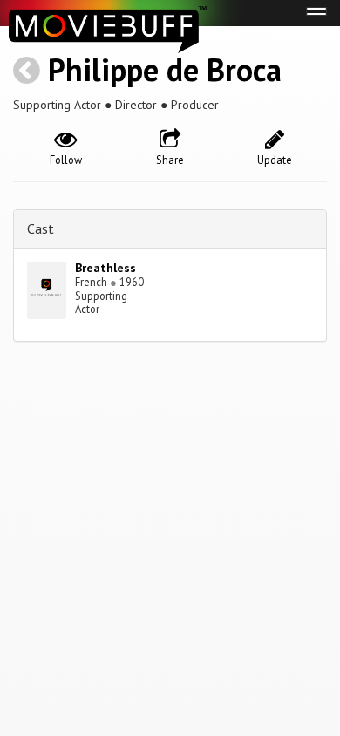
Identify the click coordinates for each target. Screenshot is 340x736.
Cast (40, 228)
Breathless (105, 268)
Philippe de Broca (165, 69)
